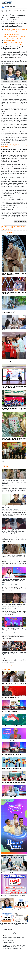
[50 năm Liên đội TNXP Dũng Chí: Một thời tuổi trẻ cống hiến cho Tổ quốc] (14, 450)
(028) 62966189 (10, 940)
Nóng (3, 6)
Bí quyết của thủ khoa (8, 226)
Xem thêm (13, 666)
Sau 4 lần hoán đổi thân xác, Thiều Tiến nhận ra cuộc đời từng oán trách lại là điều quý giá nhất (14, 482)
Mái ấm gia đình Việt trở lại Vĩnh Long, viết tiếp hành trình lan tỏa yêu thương (14, 653)
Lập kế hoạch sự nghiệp (9, 40)
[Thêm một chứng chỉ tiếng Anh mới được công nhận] (14, 776)
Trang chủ (3, 10)
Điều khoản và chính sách (14, 952)
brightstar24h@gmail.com (10, 942)
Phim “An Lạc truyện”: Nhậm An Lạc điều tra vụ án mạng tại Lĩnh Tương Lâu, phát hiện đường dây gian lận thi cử (13, 531)
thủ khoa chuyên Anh (19, 226)
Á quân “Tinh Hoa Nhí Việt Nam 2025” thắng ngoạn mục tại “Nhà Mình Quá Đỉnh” (14, 629)
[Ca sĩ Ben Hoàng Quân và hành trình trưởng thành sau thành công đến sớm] (14, 284)
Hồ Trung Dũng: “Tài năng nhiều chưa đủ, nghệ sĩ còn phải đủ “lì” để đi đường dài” (13, 556)
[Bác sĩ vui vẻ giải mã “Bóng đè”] (14, 790)
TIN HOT (16, 584)
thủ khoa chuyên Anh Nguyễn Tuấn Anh (13, 227)
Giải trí (16, 632)
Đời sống (16, 509)
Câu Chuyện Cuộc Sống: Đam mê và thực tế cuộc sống (13, 506)
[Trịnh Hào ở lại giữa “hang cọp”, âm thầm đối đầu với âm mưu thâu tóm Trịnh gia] (14, 302)
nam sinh (19, 117)
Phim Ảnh (16, 485)
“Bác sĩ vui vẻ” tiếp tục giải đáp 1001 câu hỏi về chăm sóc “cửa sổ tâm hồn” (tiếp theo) (13, 580)
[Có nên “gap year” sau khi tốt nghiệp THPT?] (14, 719)
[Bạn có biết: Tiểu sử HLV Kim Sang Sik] (14, 690)
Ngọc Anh (4, 19)
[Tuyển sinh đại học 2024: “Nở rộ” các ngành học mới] (14, 676)
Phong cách (12, 6)
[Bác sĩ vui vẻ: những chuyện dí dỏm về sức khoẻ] (14, 733)
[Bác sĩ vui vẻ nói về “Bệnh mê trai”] (14, 705)
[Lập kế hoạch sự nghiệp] (14, 321)
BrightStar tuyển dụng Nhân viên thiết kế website (20, 909)
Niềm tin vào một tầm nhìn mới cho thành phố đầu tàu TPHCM (6, 909)
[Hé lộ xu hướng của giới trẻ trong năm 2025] (14, 761)
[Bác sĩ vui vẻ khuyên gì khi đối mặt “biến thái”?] (14, 747)
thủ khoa (9, 51)
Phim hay (7, 6)
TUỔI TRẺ (8, 10)
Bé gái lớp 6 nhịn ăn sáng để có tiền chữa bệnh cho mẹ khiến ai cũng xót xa (13, 605)
